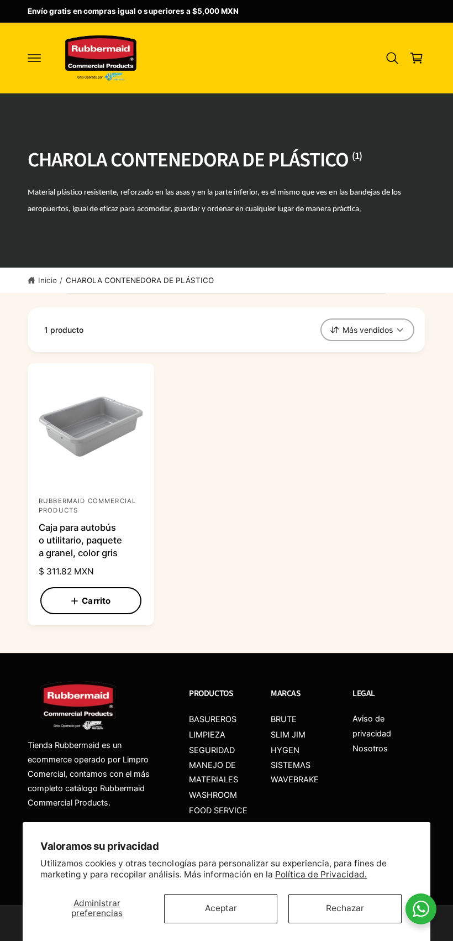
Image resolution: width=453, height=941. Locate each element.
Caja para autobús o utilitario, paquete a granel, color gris (80, 540)
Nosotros (370, 749)
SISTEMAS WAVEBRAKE (295, 772)
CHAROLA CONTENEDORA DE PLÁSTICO (140, 280)
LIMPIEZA (207, 735)
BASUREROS (212, 719)
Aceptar (221, 908)
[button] (34, 58)
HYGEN (285, 750)
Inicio (47, 280)
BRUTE (284, 719)
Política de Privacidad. (321, 874)
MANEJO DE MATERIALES (213, 772)
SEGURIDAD (212, 750)
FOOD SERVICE (218, 810)
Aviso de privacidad (371, 726)
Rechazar (345, 908)
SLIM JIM (288, 735)
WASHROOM (213, 795)
